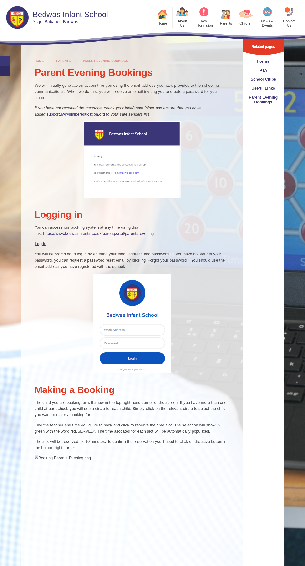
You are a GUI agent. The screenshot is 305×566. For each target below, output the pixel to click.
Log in (40, 244)
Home (39, 61)
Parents (63, 61)
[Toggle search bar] (5, 61)
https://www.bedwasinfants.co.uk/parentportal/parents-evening (98, 233)
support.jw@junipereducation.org (75, 114)
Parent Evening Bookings (105, 61)
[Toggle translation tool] (5, 71)
